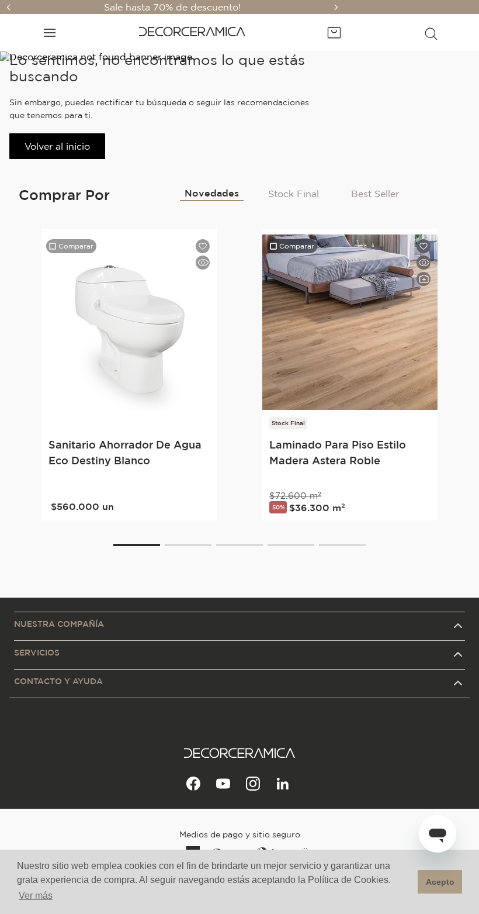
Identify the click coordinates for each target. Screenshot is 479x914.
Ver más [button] (36, 896)
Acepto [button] (440, 882)
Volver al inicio (57, 146)
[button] (431, 33)
